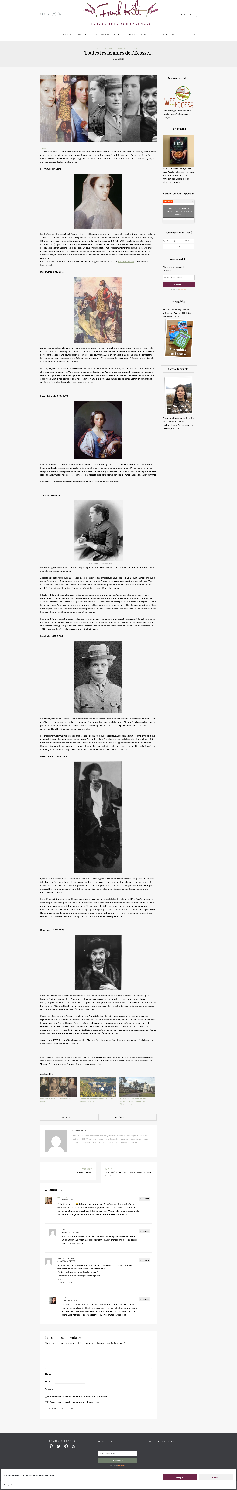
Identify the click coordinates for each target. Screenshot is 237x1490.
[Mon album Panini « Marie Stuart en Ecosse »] (58, 1087)
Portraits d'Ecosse (124, 48)
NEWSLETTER (186, 14)
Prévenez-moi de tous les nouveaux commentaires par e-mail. (77, 1396)
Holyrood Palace (126, 261)
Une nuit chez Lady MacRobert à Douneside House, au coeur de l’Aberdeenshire (132, 1101)
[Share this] (112, 1117)
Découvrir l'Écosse (106, 48)
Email (48, 1381)
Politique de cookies (11, 1485)
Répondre (144, 1199)
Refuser (215, 1477)
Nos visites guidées (140, 34)
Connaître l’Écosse (72, 34)
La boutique (169, 34)
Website (49, 1389)
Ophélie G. (62, 1197)
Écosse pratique (106, 34)
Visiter (137, 48)
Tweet (43, 148)
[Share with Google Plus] (120, 1117)
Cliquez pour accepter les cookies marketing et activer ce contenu (179, 211)
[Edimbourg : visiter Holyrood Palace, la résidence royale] (98, 1087)
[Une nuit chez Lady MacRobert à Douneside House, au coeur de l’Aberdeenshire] (137, 1087)
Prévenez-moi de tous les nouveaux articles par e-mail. (74, 1402)
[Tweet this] (116, 1117)
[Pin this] (124, 1117)
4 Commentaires (69, 1117)
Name (48, 1373)
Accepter (180, 1477)
